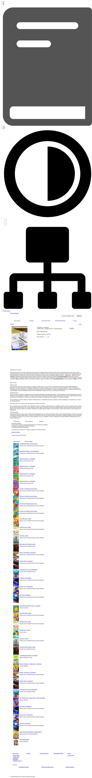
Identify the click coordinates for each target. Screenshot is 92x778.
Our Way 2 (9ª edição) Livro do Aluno (28, 496)
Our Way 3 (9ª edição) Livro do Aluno (28, 503)
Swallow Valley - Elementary (26, 561)
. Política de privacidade (15, 759)
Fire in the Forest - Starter (25, 518)
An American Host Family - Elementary (29, 655)
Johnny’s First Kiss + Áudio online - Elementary (30, 664)
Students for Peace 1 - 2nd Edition (27, 458)
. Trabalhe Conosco (17, 760)
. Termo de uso (16, 756)
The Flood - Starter (24, 535)
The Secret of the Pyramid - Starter (27, 544)
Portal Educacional (46, 320)
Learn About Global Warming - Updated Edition (31, 732)
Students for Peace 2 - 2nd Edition (27, 466)
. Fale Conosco (70, 755)
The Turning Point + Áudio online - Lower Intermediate (32, 698)
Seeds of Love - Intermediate (26, 586)
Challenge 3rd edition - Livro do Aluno (28, 443)
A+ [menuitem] (4, 126)
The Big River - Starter (25, 630)
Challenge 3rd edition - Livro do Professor (29, 451)
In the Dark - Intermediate (25, 578)
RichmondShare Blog (60, 320)
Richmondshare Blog (58, 753)
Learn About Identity (24, 739)
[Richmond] (14, 313)
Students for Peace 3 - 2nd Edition (27, 473)
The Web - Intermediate (25, 595)
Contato (75, 320)
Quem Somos (17, 320)
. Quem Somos (16, 755)
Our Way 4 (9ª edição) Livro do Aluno (28, 511)
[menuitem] (47, 1)
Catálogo (31, 320)
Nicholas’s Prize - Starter (25, 527)
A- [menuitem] (3, 128)
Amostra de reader (15, 432)
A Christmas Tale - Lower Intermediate (28, 569)
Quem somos (16, 753)
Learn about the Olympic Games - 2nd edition (30, 605)
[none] (47, 177)
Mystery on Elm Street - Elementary (28, 552)
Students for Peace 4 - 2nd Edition (27, 481)
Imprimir (72, 328)
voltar (80, 324)
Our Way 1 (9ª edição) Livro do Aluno (28, 488)
